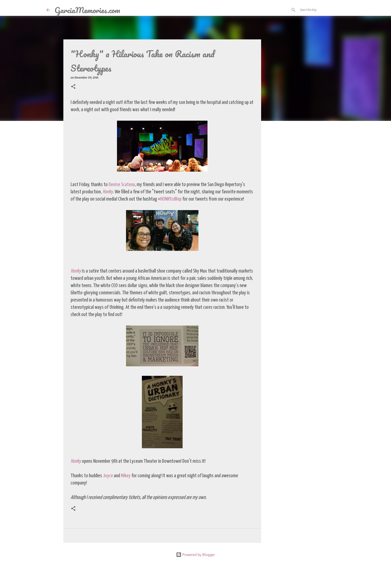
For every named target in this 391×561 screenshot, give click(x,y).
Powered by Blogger (198, 555)
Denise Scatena (122, 184)
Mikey (126, 475)
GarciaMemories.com (87, 10)
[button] (73, 87)
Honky (108, 191)
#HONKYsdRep (169, 199)
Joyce (108, 475)
